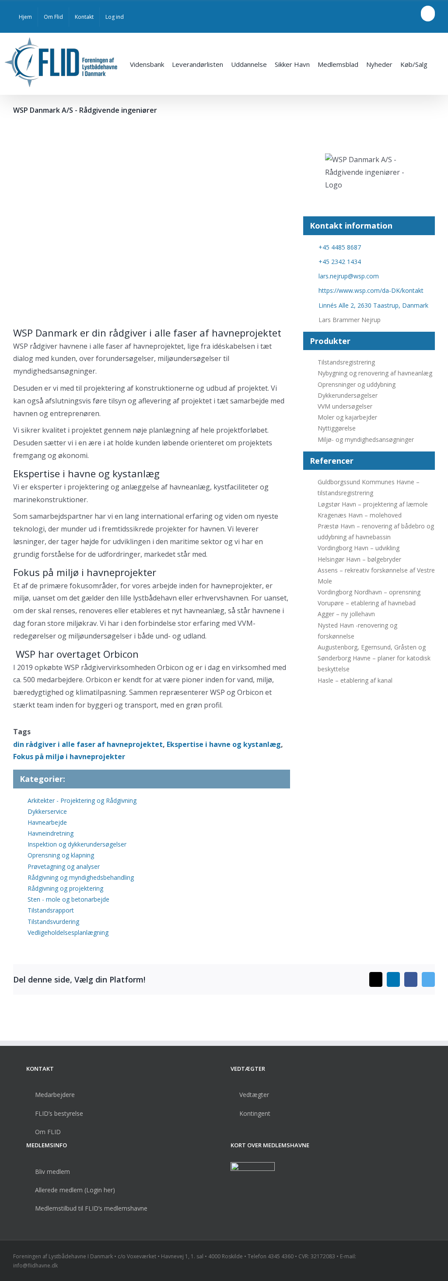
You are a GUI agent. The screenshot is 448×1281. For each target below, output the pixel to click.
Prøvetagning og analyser (64, 866)
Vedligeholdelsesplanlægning (68, 932)
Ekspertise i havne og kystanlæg (224, 744)
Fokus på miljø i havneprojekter (69, 756)
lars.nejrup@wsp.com (348, 276)
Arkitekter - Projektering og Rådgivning (82, 800)
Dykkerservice (47, 811)
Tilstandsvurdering (53, 921)
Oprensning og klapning (61, 855)
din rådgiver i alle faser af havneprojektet (88, 744)
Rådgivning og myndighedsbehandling (81, 877)
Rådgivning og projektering (65, 888)
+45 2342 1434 (339, 261)
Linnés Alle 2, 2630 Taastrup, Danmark (373, 305)
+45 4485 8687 (339, 247)
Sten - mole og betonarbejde (68, 899)
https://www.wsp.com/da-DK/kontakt (371, 290)
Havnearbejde (47, 822)
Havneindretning (51, 833)
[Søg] (437, 64)
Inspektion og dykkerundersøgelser (77, 844)
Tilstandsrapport (51, 910)
